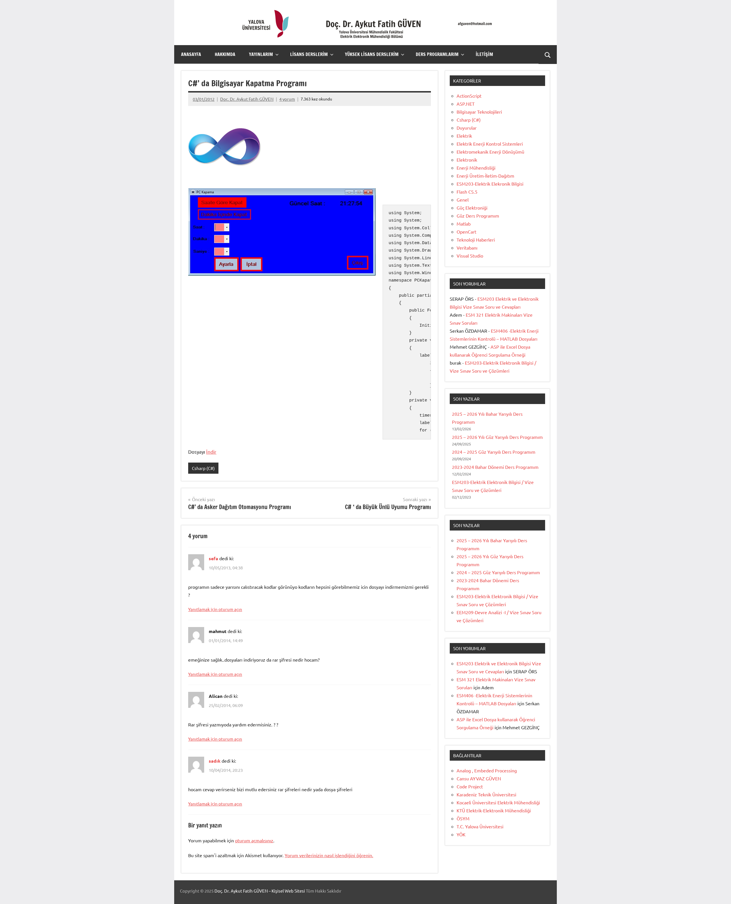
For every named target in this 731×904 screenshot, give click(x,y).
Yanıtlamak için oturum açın (215, 609)
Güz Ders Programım (478, 215)
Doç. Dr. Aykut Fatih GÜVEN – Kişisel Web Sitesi (259, 890)
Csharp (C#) (203, 468)
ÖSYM (463, 818)
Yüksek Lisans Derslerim (372, 54)
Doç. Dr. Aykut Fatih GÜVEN (247, 99)
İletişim (484, 54)
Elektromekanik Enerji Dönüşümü (490, 151)
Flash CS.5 (467, 191)
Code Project (470, 786)
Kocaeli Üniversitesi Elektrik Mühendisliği (498, 802)
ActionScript (469, 96)
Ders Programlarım (437, 54)
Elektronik (467, 159)
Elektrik (464, 135)
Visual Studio (470, 255)
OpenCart (466, 231)
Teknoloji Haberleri (476, 239)
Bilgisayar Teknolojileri (479, 111)
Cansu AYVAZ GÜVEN (479, 778)
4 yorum (287, 99)
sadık (214, 761)
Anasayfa (191, 54)
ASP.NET (466, 104)
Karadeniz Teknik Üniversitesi (486, 794)
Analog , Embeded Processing (487, 770)
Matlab (464, 223)
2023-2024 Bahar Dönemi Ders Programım (495, 467)
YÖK (461, 834)
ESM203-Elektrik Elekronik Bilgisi (490, 183)
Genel (463, 199)
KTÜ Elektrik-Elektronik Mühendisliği (494, 810)
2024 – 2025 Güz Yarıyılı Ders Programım (493, 452)
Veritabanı (467, 247)
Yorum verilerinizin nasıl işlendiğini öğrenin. (329, 855)
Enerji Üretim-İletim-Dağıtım (485, 175)
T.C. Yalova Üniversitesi (480, 826)
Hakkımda (225, 54)
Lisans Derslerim (309, 54)
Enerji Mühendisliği (476, 167)
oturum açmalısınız (254, 840)
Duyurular (467, 127)
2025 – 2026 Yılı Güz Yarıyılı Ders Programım (497, 437)
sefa (213, 558)
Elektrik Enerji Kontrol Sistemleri (490, 143)
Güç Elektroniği (472, 207)
